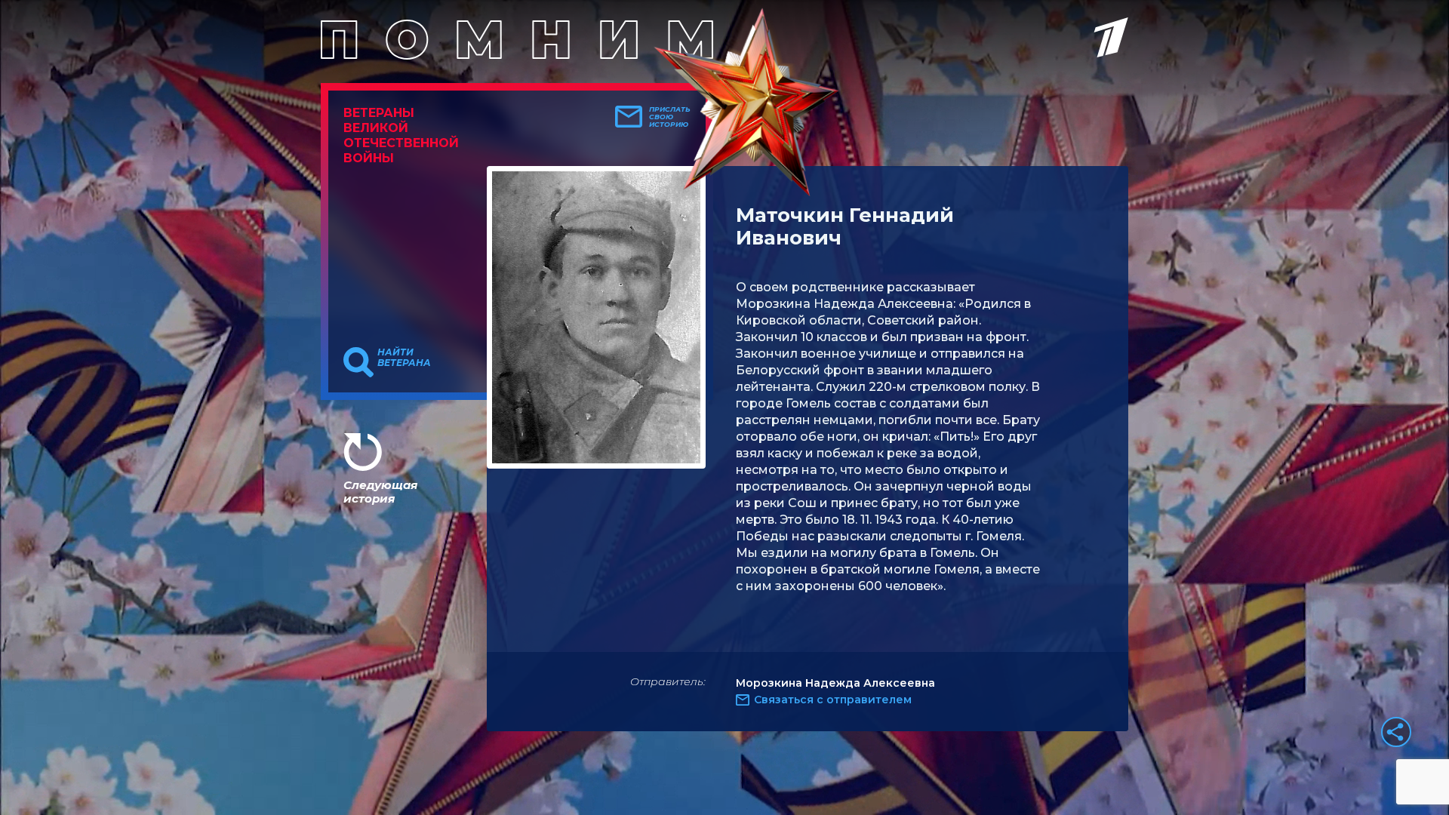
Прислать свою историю (670, 117)
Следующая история (380, 492)
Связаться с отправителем (833, 699)
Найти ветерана (404, 357)
